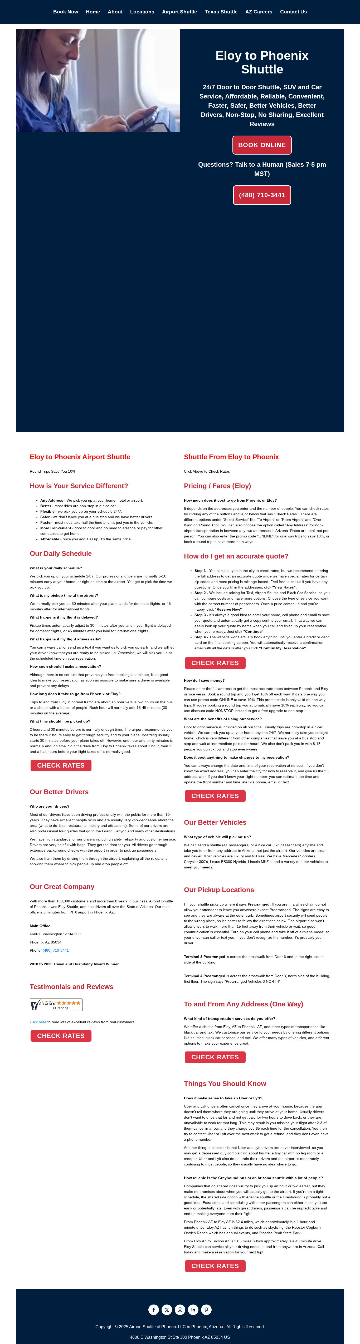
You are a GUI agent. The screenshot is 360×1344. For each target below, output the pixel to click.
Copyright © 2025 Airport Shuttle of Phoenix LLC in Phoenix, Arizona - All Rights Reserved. (180, 1327)
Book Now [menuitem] (65, 11)
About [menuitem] (115, 11)
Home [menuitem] (93, 11)
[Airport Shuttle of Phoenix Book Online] (98, 129)
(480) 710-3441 (262, 195)
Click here (82, 1022)
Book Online (262, 145)
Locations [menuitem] (142, 11)
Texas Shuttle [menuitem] (221, 11)
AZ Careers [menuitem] (259, 11)
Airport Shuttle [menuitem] (179, 11)
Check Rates (61, 765)
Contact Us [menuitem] (293, 11)
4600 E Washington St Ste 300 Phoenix (167, 1337)
